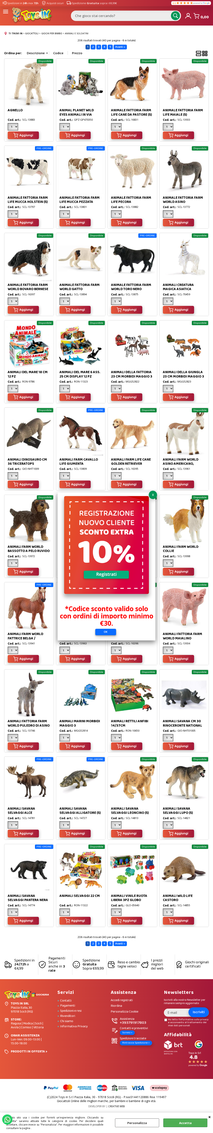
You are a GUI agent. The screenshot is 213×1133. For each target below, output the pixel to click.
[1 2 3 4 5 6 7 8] (65, 738)
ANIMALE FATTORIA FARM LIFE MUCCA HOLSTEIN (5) (28, 200)
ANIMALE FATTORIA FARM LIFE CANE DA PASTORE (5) (131, 112)
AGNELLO (15, 110)
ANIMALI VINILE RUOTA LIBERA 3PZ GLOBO (129, 898)
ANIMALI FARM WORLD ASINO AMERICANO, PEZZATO (180, 464)
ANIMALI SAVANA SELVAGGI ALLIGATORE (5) (80, 811)
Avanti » (120, 47)
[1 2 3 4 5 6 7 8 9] (65, 913)
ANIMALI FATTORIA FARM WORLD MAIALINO (182, 636)
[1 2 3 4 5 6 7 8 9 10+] (13, 214)
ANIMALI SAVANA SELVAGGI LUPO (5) (178, 811)
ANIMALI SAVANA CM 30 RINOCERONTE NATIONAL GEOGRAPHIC (182, 726)
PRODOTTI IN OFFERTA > (29, 1051)
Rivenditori (67, 1016)
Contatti (66, 1000)
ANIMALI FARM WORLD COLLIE (180, 549)
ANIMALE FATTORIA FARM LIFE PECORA (131, 200)
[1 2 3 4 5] (13, 563)
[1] (65, 127)
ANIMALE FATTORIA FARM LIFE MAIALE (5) (183, 112)
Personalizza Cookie (124, 1012)
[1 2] (168, 127)
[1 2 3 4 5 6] (65, 302)
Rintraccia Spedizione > (136, 1043)
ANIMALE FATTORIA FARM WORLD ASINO (183, 200)
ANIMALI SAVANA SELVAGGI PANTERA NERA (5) (28, 900)
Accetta (185, 1123)
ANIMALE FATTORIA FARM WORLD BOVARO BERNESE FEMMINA (28, 289)
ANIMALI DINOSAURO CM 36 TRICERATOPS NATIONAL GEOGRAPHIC (27, 464)
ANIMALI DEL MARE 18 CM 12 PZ (28, 374)
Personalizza (137, 1123)
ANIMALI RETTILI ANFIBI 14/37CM (129, 723)
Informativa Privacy (74, 1026)
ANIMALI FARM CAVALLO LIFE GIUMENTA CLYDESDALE (78, 464)
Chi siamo (66, 1021)
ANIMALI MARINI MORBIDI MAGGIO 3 (79, 723)
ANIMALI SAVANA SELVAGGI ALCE (21, 811)
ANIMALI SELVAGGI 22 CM (79, 896)
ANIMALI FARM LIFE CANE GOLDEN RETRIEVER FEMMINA (131, 464)
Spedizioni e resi (71, 1010)
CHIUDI (209, 1117)
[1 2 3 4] (13, 302)
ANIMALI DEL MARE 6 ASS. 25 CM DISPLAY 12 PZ (79, 374)
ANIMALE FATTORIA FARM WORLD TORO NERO (131, 287)
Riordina (116, 1006)
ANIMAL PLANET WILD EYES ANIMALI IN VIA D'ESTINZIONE (76, 115)
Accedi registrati (122, 1000)
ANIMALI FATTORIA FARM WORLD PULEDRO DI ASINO (29, 723)
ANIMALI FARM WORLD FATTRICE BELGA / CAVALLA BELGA (25, 638)
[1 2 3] (13, 127)
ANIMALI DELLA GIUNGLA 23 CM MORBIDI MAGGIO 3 (183, 374)
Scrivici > (127, 1032)
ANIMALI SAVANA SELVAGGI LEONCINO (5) (130, 811)
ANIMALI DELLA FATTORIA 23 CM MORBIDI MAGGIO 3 (131, 374)
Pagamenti (67, 1005)
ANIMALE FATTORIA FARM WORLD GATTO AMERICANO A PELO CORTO (79, 291)
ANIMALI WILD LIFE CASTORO (178, 898)
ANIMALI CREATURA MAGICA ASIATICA (178, 287)
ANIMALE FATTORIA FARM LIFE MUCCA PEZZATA (79, 200)
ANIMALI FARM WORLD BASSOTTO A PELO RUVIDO (29, 549)
